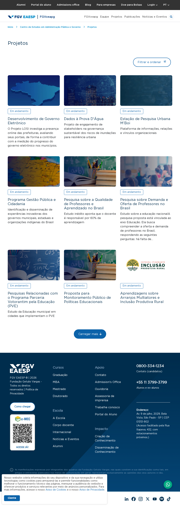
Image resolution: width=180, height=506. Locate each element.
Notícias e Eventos (154, 16)
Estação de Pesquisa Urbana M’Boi (145, 121)
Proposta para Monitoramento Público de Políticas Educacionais (87, 298)
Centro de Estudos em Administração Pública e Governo (50, 27)
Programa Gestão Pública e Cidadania (32, 202)
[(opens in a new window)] (22, 432)
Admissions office (68, 5)
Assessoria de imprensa (104, 398)
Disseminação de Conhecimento (107, 449)
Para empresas (106, 5)
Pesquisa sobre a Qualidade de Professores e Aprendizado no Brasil (88, 204)
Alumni (21, 5)
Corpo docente (63, 425)
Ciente (12, 498)
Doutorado (60, 396)
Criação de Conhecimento (105, 438)
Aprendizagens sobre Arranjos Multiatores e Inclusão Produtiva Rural (141, 298)
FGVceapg (91, 16)
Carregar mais (88, 334)
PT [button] (165, 5)
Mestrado (59, 389)
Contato (100, 375)
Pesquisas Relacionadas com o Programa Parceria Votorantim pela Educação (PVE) (33, 300)
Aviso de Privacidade (91, 490)
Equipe (104, 16)
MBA (56, 382)
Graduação (60, 375)
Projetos (116, 16)
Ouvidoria (101, 389)
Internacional (62, 432)
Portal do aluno (41, 5)
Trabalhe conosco (107, 407)
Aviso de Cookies (56, 490)
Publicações (132, 16)
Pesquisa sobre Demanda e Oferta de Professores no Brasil (144, 204)
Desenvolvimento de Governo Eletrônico (34, 121)
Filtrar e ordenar (149, 62)
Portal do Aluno (106, 414)
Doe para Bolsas (131, 5)
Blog (88, 5)
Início (10, 27)
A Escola (59, 418)
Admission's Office (108, 382)
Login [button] (151, 5)
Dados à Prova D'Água (84, 119)
